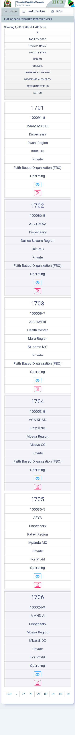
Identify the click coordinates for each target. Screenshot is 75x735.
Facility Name (37, 45)
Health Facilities (36, 11)
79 (38, 694)
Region (37, 59)
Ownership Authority (37, 79)
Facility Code (37, 39)
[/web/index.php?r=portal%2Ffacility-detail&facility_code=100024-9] (37, 674)
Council (37, 66)
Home (13, 11)
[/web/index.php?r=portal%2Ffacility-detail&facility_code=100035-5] (37, 576)
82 (60, 694)
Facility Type (37, 52)
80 (45, 694)
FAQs (58, 11)
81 (53, 694)
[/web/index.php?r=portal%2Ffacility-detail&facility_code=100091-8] (37, 184)
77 (23, 694)
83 (68, 694)
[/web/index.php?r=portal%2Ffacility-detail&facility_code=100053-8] (37, 478)
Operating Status (37, 86)
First (9, 694)
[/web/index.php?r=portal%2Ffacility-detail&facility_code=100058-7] (37, 380)
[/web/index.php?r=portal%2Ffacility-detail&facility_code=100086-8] (37, 282)
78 (30, 694)
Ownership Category (38, 72)
